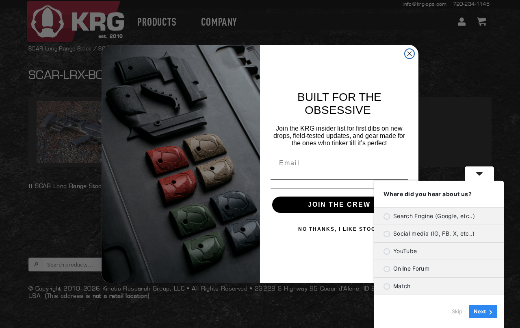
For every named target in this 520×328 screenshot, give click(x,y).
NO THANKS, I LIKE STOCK (339, 229)
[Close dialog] (409, 54)
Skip (457, 311)
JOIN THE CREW (339, 204)
